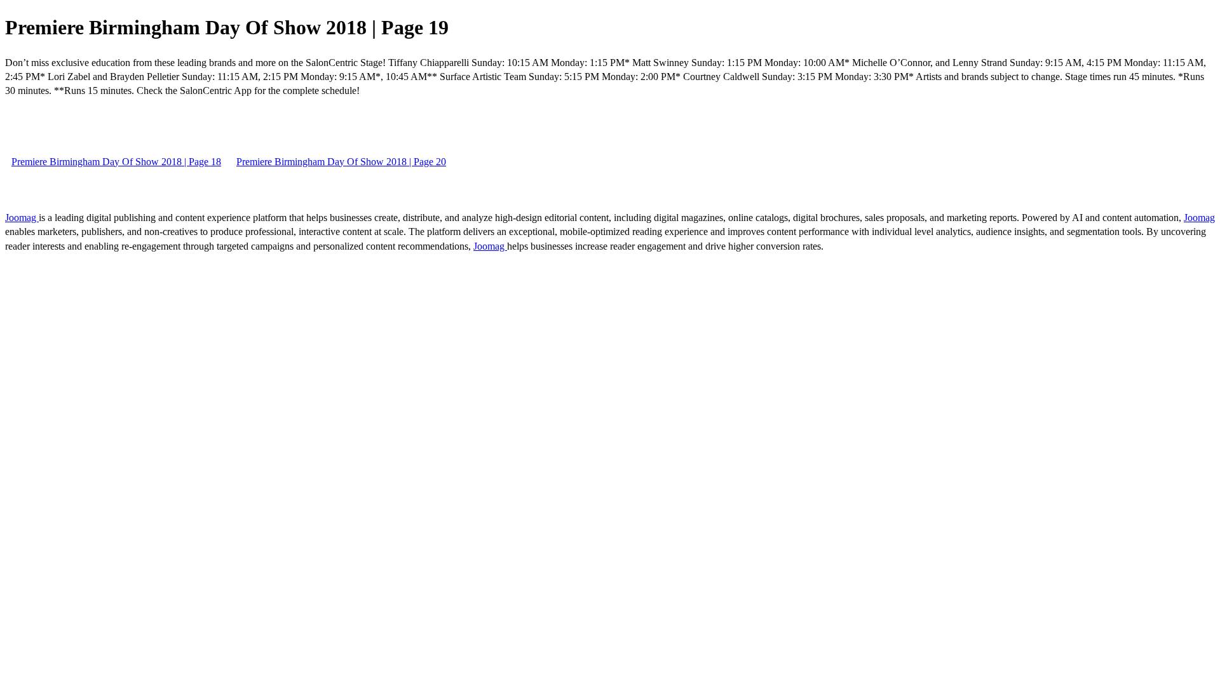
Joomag (22, 217)
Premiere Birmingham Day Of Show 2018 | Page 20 (341, 161)
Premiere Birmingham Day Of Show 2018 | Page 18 (116, 161)
